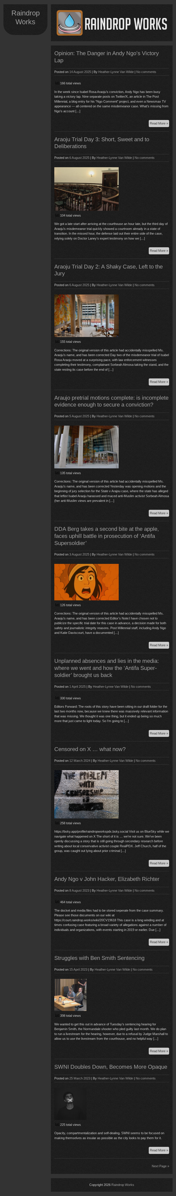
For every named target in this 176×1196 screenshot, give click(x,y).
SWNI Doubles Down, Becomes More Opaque (110, 1067)
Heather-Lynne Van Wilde (116, 72)
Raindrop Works (122, 1185)
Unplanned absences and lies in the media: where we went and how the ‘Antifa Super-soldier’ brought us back (106, 668)
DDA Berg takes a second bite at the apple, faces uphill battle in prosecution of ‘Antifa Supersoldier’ (106, 536)
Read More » (159, 124)
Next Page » (160, 1166)
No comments (146, 72)
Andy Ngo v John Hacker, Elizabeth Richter (106, 879)
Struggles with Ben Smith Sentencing (99, 958)
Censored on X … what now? (90, 749)
